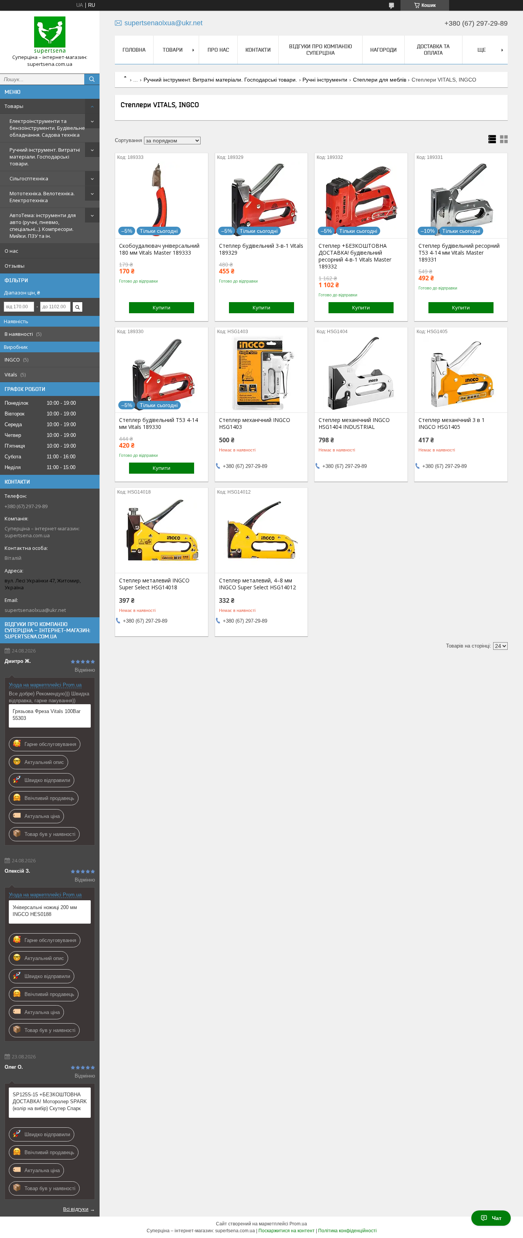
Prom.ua (298, 1224)
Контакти (258, 50)
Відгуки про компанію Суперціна (320, 49)
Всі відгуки (75, 1208)
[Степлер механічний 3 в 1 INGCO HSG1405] (461, 374)
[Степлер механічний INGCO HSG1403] (261, 374)
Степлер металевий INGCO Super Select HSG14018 (154, 584)
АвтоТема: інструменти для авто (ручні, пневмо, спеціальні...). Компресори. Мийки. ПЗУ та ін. (43, 225)
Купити (161, 307)
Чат (497, 1218)
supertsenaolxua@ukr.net (35, 610)
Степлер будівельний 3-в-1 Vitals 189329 (261, 249)
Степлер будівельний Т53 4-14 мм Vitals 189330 (158, 423)
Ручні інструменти (324, 80)
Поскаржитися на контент (286, 1230)
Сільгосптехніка (29, 178)
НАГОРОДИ (383, 50)
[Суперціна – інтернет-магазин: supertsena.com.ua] (50, 35)
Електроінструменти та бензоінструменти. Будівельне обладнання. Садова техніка (47, 128)
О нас (11, 250)
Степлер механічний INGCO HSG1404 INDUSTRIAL (354, 423)
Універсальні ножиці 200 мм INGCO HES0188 (45, 910)
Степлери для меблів (379, 80)
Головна (134, 50)
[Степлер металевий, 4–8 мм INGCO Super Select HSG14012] (261, 534)
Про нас (218, 50)
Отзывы (15, 265)
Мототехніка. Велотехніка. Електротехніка (42, 197)
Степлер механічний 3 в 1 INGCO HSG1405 (451, 423)
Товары (14, 106)
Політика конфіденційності (347, 1230)
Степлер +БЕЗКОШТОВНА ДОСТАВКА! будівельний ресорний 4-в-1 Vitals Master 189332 (355, 256)
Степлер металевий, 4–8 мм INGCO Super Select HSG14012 (257, 584)
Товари (173, 50)
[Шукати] (92, 79)
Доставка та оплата (433, 49)
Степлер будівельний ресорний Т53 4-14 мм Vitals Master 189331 (459, 252)
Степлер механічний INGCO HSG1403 (254, 423)
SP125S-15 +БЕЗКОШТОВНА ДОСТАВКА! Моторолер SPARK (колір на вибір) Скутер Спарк (50, 1101)
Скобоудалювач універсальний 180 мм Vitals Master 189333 (159, 249)
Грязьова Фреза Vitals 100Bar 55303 (46, 714)
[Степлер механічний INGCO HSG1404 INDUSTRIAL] (361, 374)
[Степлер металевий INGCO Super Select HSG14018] (161, 534)
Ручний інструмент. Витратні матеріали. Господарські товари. (45, 156)
